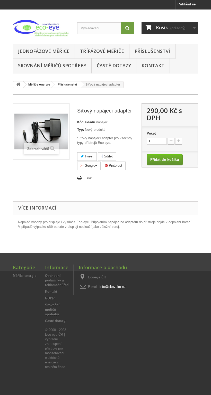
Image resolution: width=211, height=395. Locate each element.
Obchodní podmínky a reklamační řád (57, 280)
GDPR (50, 298)
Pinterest (115, 165)
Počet (151, 133)
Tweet (88, 156)
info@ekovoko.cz (113, 287)
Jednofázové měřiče (43, 51)
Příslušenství (152, 51)
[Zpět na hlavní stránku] (18, 84)
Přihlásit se (187, 4)
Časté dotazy (114, 65)
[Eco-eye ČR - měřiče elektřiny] (41, 28)
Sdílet (108, 156)
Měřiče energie (24, 276)
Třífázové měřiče (102, 51)
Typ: (80, 129)
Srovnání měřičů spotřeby (52, 65)
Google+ (90, 165)
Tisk (88, 178)
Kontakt (153, 65)
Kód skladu (86, 122)
